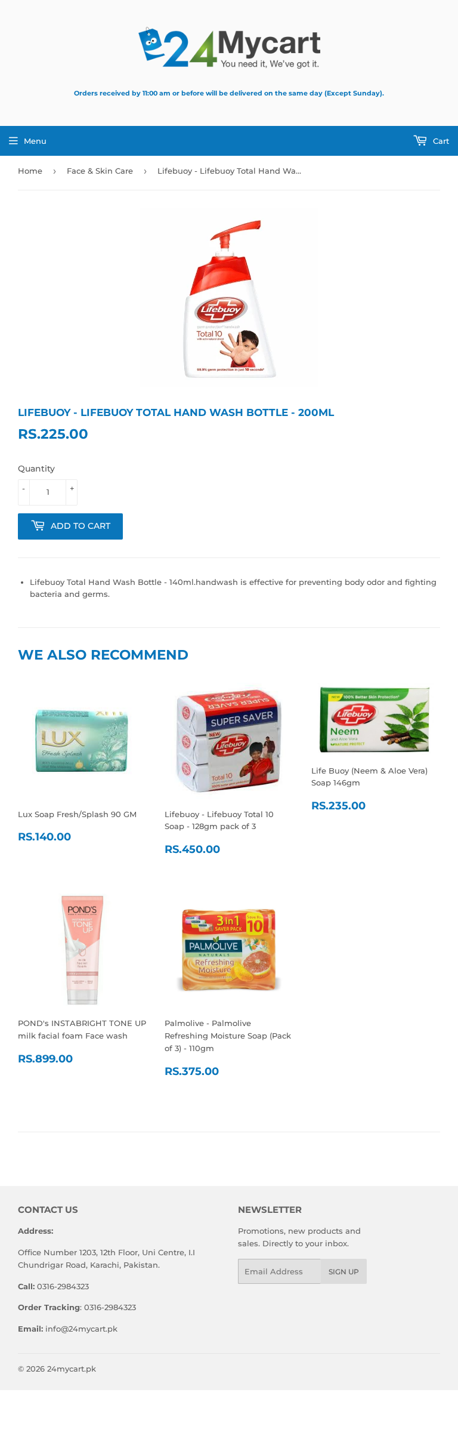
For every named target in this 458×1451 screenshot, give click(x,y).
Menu (35, 141)
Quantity (36, 468)
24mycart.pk (71, 1368)
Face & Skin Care (100, 170)
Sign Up (344, 1271)
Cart (440, 141)
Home (30, 170)
